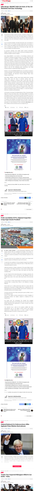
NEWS (2, 4)
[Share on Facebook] (4, 11)
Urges (31, 392)
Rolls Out (23, 184)
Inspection (15, 392)
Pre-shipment (20, 392)
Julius (20, 184)
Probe (27, 392)
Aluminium (9, 184)
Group (13, 392)
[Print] (8, 11)
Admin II (5, 13)
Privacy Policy (29, 193)
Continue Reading (17, 466)
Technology (6, 185)
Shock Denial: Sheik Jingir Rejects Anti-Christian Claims (13, 383)
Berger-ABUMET (15, 184)
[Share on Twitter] (6, 11)
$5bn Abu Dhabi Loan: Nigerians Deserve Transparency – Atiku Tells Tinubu (17, 177)
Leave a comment (29, 209)
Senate (29, 392)
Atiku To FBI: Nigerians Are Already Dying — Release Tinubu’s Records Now (17, 180)
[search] (30, 1)
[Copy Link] (7, 11)
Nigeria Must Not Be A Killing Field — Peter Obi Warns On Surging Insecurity (17, 174)
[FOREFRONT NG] (6, 1)
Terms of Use (14, 193)
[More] (10, 11)
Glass (18, 184)
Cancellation (9, 392)
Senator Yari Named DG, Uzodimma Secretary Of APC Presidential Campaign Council (18, 386)
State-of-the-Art (27, 184)
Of (17, 392)
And (11, 184)
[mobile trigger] (1, 1)
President (24, 392)
